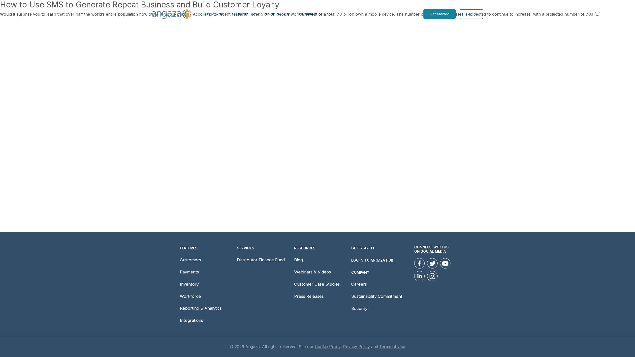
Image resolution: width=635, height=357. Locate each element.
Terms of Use (392, 347)
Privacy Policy (356, 347)
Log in (471, 14)
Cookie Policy (328, 347)
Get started (439, 14)
